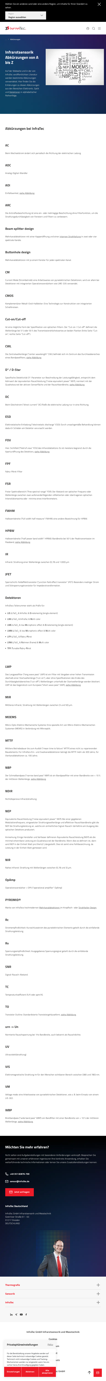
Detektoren (14, 92)
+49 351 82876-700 (19, 1174)
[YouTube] (21, 1314)
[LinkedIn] (11, 1314)
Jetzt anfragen (22, 1192)
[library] (74, 68)
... (6, 39)
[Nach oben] (89, 1373)
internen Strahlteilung (70, 236)
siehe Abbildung (26, 193)
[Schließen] (98, 3)
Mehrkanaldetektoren (49, 907)
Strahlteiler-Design (87, 907)
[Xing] (16, 1314)
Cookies (53, 1339)
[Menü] (99, 28)
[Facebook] (26, 1314)
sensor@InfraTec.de (19, 1181)
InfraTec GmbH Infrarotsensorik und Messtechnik (53, 1332)
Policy (50, 1344)
